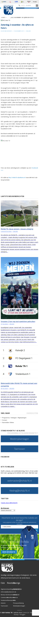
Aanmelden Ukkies (8, 422)
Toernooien (4, 606)
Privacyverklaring (18, 603)
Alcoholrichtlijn (17, 589)
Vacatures (4, 600)
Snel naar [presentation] (5, 413)
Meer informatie (8, 552)
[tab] (5, 413)
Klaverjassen (11, 600)
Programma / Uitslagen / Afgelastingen (14, 417)
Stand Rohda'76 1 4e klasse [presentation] (13, 430)
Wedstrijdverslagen (19, 606)
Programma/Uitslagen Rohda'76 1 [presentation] (22, 433)
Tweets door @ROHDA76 (9, 503)
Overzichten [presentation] (32, 413)
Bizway (16, 614)
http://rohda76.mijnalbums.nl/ (17, 177)
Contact (4, 420)
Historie (3, 603)
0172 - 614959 (26, 5)
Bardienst (10, 592)
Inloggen (22, 614)
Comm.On (25, 613)
